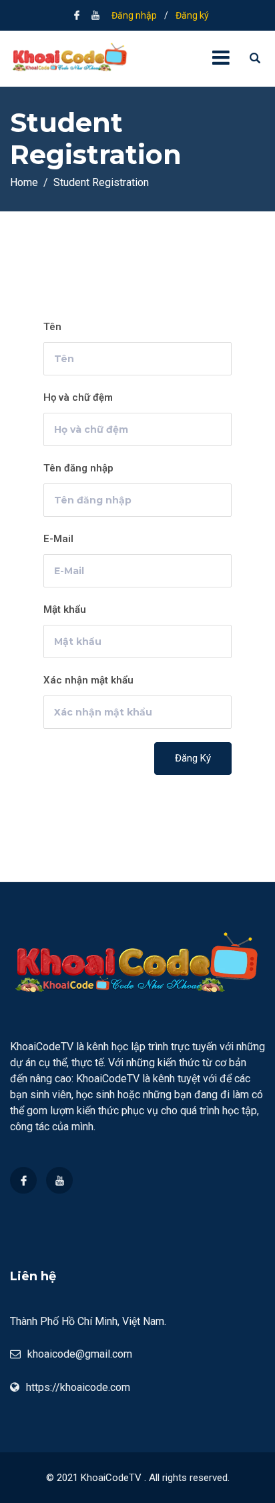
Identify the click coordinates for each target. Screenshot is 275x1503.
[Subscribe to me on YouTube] (95, 15)
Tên (52, 327)
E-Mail (58, 539)
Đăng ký (192, 15)
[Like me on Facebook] (76, 15)
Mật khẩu (64, 609)
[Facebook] (23, 1180)
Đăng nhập (134, 15)
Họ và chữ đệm (78, 397)
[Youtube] (59, 1180)
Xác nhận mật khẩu (88, 680)
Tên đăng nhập (78, 468)
